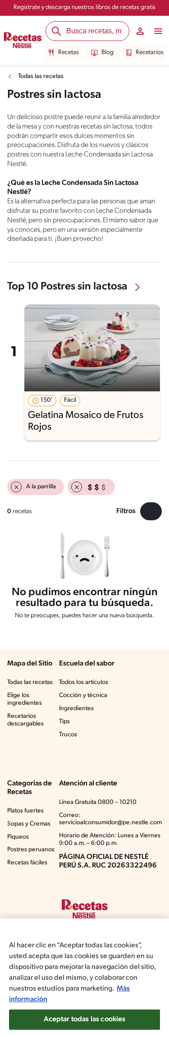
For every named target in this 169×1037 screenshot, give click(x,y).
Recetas (68, 52)
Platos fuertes (25, 811)
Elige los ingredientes (24, 699)
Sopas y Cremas (28, 824)
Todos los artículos (83, 682)
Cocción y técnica (83, 695)
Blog (107, 52)
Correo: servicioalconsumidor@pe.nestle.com (110, 819)
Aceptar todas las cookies (85, 1019)
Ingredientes (76, 708)
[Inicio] (23, 41)
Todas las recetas (41, 76)
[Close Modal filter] (151, 511)
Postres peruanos (31, 849)
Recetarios (150, 52)
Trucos (68, 734)
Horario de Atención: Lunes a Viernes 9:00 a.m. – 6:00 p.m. (109, 839)
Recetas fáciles (27, 862)
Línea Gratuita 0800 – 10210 (98, 802)
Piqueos (18, 837)
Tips (64, 721)
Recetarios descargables (25, 720)
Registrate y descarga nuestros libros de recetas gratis (84, 7)
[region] (84, 977)
